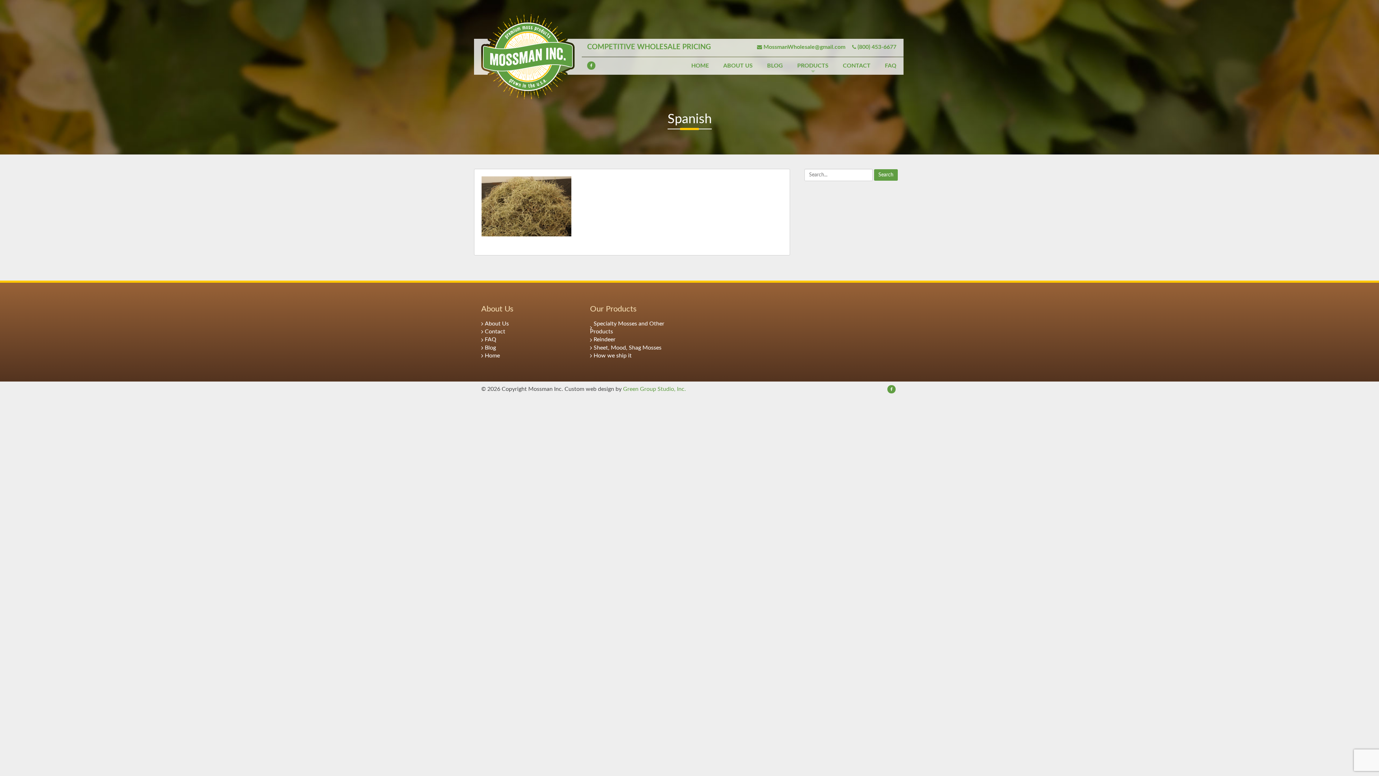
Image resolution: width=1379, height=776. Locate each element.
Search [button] (885, 174)
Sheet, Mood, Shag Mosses (627, 348)
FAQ (890, 66)
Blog (775, 66)
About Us (738, 66)
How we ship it (613, 356)
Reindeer (605, 339)
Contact (856, 66)
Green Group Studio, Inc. (654, 389)
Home (700, 66)
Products (812, 66)
